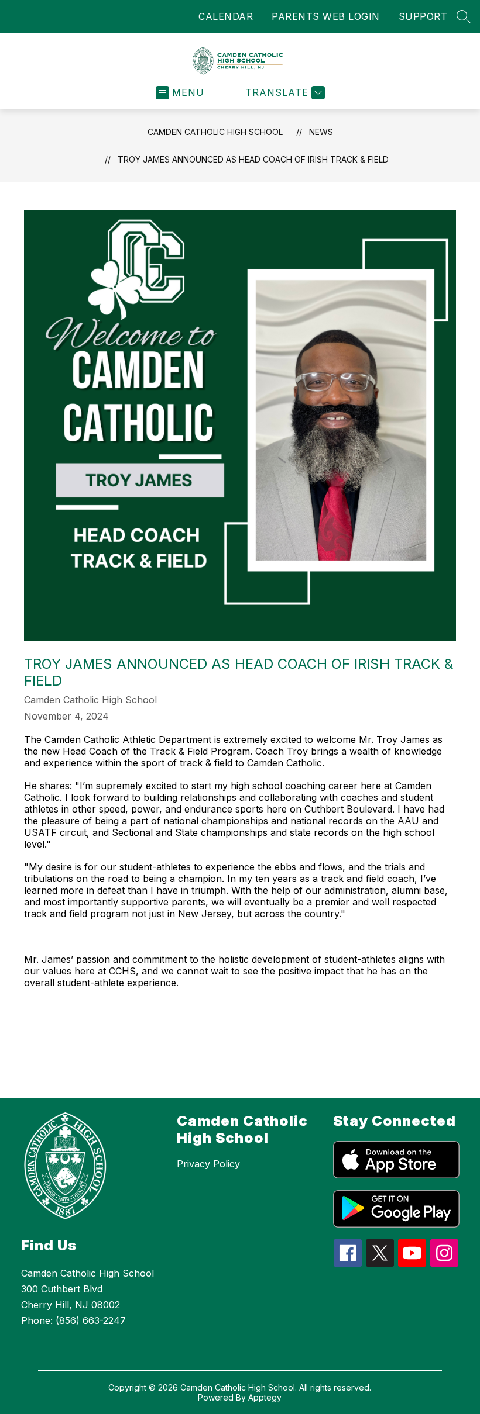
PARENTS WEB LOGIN (326, 16)
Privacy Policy (208, 1164)
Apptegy (265, 1397)
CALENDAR (225, 16)
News (321, 132)
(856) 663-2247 (91, 1320)
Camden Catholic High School (215, 132)
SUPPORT (423, 16)
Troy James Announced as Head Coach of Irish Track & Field (253, 159)
